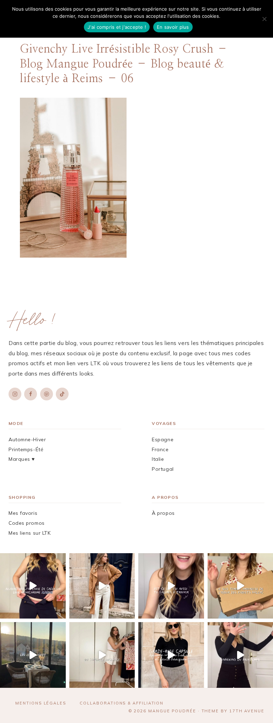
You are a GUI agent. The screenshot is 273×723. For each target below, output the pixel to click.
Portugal (162, 469)
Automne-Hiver (27, 439)
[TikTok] (62, 394)
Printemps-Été (26, 449)
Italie (158, 459)
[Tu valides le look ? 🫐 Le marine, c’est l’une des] (33, 586)
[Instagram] (15, 394)
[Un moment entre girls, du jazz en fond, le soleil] (33, 655)
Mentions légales (40, 703)
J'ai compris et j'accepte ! (116, 27)
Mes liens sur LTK (30, 533)
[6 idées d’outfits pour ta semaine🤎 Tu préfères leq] (102, 586)
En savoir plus (173, 27)
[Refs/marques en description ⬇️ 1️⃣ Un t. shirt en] (171, 655)
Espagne (162, 439)
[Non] (264, 18)
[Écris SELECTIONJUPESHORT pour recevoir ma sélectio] (171, 586)
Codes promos (27, 523)
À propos (163, 513)
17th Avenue (246, 710)
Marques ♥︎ (22, 459)
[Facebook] (30, 394)
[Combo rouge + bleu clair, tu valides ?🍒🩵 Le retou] (102, 655)
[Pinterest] (46, 394)
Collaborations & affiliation (122, 703)
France (160, 449)
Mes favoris (23, 513)
